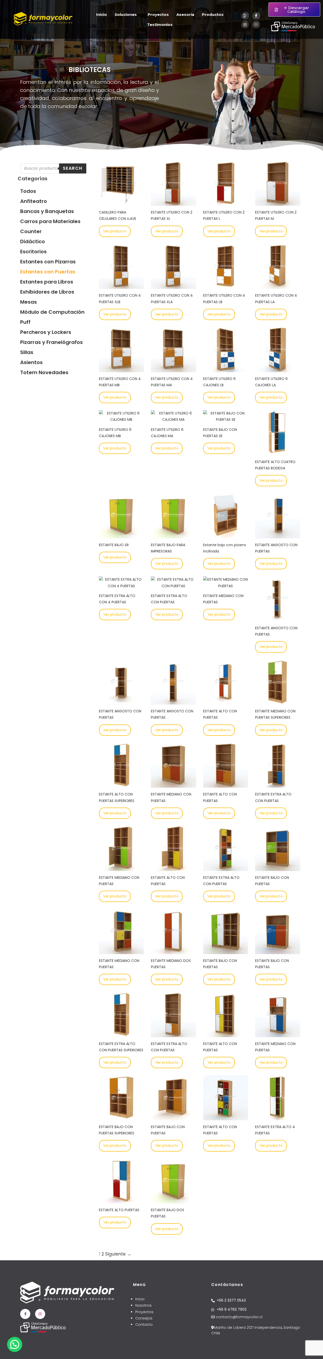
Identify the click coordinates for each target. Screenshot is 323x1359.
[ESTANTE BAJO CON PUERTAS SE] (225, 419)
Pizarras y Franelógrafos (51, 342)
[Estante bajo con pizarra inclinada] (225, 535)
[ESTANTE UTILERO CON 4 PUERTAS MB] (121, 368)
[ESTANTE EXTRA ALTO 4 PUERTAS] (277, 1117)
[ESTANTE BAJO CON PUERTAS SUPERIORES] (121, 1117)
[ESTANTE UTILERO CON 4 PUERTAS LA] (277, 285)
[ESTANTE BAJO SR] (121, 535)
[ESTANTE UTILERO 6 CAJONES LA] (277, 368)
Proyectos (158, 14)
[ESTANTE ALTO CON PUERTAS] (225, 701)
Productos (213, 14)
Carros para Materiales (50, 221)
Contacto (144, 1324)
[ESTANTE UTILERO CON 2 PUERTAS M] (277, 202)
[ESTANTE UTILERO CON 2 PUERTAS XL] (173, 202)
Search (72, 168)
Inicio (101, 14)
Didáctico (32, 241)
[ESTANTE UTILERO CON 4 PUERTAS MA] (173, 368)
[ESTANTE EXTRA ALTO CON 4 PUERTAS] (121, 585)
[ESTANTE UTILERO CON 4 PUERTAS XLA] (173, 285)
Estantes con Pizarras (48, 261)
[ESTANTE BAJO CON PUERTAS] (277, 867)
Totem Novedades (44, 372)
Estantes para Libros (46, 281)
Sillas (26, 352)
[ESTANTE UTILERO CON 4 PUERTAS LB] (225, 285)
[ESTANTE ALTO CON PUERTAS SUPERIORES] (121, 784)
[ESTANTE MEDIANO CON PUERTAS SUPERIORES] (277, 701)
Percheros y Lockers (45, 332)
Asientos (31, 362)
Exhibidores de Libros (47, 291)
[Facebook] (256, 15)
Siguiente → (118, 1254)
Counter (31, 231)
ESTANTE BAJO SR (114, 544)
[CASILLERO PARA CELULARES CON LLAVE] (121, 202)
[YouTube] (256, 24)
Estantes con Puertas (47, 271)
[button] (14, 1344)
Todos (28, 191)
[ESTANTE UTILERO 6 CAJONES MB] (121, 419)
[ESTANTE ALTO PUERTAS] (121, 1200)
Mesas (28, 301)
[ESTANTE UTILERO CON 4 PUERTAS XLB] (121, 285)
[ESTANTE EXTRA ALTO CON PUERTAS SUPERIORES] (121, 1033)
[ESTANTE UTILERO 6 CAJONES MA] (173, 419)
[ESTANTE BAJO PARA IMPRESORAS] (173, 535)
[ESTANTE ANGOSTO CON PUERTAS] (277, 535)
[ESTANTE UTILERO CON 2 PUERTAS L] (225, 202)
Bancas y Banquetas (47, 211)
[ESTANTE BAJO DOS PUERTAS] (173, 1200)
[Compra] (245, 15)
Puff (25, 322)
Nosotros (143, 1305)
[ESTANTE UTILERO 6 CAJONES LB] (225, 368)
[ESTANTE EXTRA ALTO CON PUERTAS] (173, 585)
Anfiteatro (33, 201)
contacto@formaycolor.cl (238, 1316)
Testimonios (160, 24)
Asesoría (185, 14)
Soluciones (126, 14)
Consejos (143, 1318)
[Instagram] (245, 24)
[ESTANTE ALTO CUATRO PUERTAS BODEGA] (277, 452)
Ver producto (114, 231)
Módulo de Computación (52, 312)
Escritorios (33, 251)
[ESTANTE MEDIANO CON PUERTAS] (225, 585)
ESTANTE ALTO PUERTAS (119, 1209)
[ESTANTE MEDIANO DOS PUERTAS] (173, 950)
